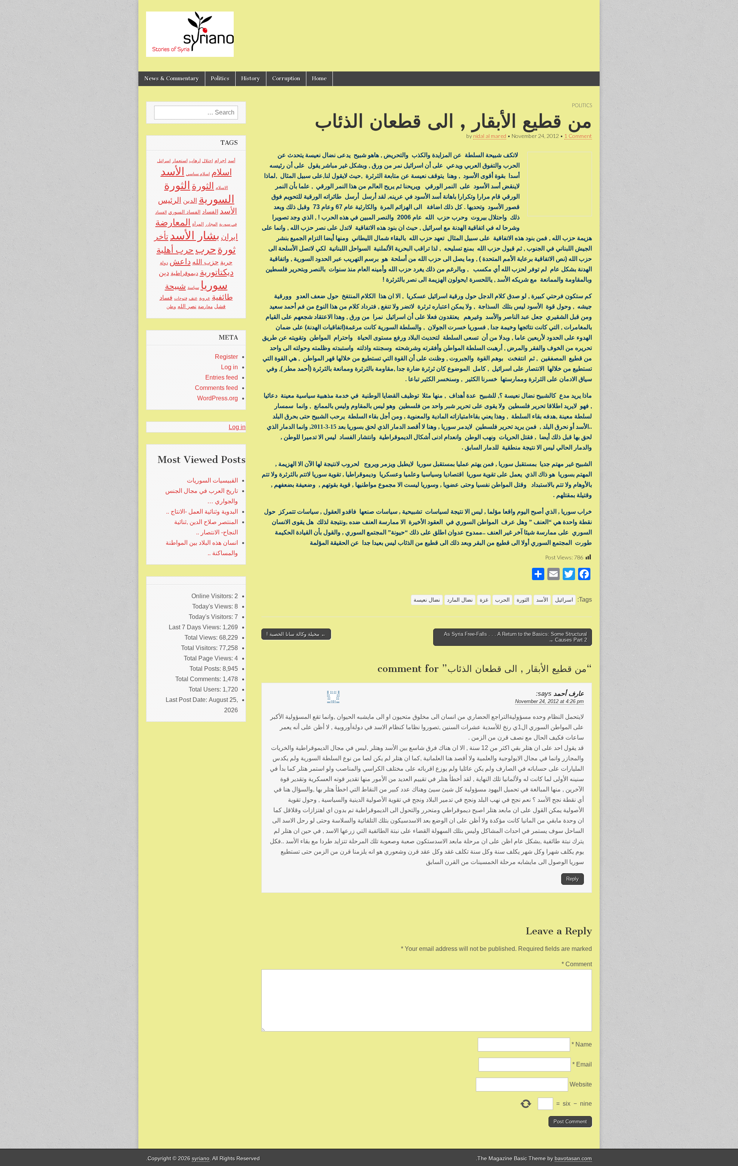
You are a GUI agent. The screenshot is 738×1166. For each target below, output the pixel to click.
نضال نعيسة (427, 600)
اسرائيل (564, 600)
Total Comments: (199, 679)
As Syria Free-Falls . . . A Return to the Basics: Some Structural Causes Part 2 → (515, 637)
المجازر (211, 224)
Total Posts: (206, 668)
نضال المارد (460, 600)
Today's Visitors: (211, 617)
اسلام (221, 172)
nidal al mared (489, 136)
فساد (166, 297)
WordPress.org (217, 398)
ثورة (227, 249)
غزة (484, 600)
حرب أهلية (175, 250)
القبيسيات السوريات (212, 480)
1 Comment (578, 136)
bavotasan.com (573, 1158)
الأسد (542, 600)
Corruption (286, 78)
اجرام (220, 160)
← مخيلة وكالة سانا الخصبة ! (296, 634)
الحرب (502, 600)
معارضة (205, 306)
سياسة (193, 287)
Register (226, 356)
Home (319, 78)
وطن (171, 306)
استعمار (180, 160)
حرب (205, 249)
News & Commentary (171, 78)
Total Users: (206, 689)
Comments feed (216, 388)
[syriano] (189, 30)
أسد (231, 160)
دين (164, 273)
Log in (229, 367)
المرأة (198, 224)
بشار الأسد (194, 235)
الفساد (210, 211)
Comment (577, 964)
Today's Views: (213, 606)
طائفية (222, 297)
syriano (200, 1158)
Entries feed (221, 377)
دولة (164, 262)
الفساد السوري (184, 212)
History (250, 78)
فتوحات (180, 298)
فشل (220, 306)
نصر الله (187, 306)
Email (582, 1064)
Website (581, 1084)
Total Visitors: (200, 648)
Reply (572, 879)
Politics (220, 78)
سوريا (214, 285)
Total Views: (201, 637)
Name (582, 1044)
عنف (193, 298)
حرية (226, 262)
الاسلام (222, 187)
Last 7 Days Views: (196, 627)
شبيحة (175, 286)
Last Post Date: (187, 700)
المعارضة (173, 222)
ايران (229, 236)
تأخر (161, 236)
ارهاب (195, 160)
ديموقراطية (184, 273)
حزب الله (205, 262)
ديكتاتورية (217, 272)
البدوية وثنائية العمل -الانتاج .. (202, 511)
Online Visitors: (212, 596)
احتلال (207, 160)
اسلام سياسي (198, 173)
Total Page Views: (209, 658)
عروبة (204, 298)
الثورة (523, 600)
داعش (180, 261)
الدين (190, 200)
